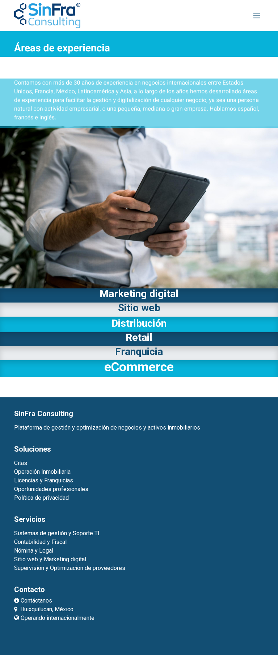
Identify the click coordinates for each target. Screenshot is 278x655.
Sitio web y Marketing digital (50, 559)
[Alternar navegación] (256, 15)
